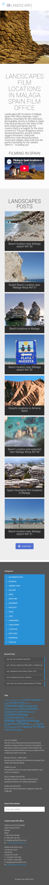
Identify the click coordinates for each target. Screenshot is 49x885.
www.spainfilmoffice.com (16, 843)
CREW (11, 594)
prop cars (32, 724)
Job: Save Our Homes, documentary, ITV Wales (23, 683)
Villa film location (13, 729)
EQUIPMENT (13, 603)
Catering (27, 703)
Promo (23, 723)
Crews (8, 708)
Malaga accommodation (16, 716)
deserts (15, 709)
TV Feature (25, 726)
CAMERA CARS (14, 586)
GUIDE (11, 612)
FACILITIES (13, 607)
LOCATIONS (13, 629)
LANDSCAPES (14, 625)
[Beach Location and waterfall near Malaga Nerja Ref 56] (24, 436)
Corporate (30, 706)
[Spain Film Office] (24, 5)
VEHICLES (12, 642)
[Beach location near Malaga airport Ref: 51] (24, 519)
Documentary (28, 709)
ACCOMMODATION (16, 577)
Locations (11, 714)
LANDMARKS (14, 620)
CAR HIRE (12, 590)
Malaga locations (17, 720)
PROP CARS (13, 633)
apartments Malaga (10, 700)
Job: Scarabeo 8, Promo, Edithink (18, 677)
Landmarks (22, 711)
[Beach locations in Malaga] (24, 313)
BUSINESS (12, 581)
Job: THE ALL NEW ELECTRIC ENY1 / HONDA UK (24, 665)
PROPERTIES (13, 638)
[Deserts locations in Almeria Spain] (24, 395)
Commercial (14, 706)
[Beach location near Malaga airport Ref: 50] (24, 231)
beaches (19, 700)
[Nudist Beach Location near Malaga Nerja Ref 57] (24, 272)
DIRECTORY (13, 599)
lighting (32, 712)
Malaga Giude (29, 718)
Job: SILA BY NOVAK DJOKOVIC (18, 659)
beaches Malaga (31, 699)
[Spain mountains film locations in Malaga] (24, 478)
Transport (12, 727)
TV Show (38, 727)
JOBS (11, 616)
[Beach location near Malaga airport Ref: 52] (24, 354)
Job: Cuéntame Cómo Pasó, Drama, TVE (21, 671)
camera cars (17, 702)
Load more (26, 546)
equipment (10, 711)
